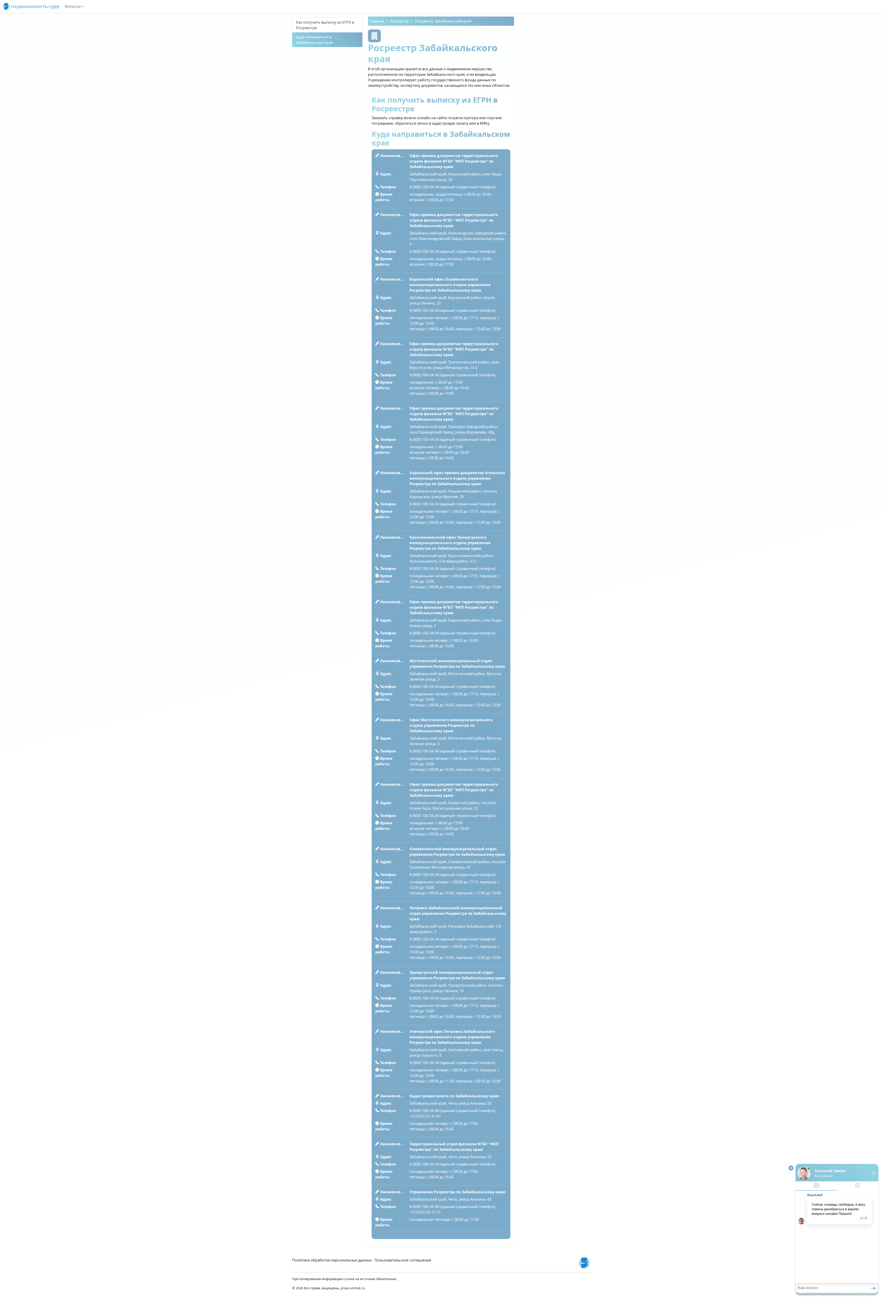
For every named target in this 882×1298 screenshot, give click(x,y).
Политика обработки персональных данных (332, 1260)
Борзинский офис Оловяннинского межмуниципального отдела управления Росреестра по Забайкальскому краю (450, 285)
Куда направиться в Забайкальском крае (314, 39)
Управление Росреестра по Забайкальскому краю (458, 1191)
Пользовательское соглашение (402, 1260)
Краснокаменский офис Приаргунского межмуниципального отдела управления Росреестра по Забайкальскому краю (450, 543)
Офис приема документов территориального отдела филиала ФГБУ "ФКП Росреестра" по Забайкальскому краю (454, 161)
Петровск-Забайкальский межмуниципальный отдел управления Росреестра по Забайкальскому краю (458, 913)
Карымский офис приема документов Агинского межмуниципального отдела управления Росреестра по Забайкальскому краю (457, 478)
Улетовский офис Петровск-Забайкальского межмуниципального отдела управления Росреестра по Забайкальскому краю (452, 1037)
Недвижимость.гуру (34, 6)
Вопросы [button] (73, 6)
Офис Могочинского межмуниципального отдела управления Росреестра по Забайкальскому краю (451, 725)
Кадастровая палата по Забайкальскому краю (454, 1095)
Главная (377, 21)
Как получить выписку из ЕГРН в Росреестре (325, 25)
